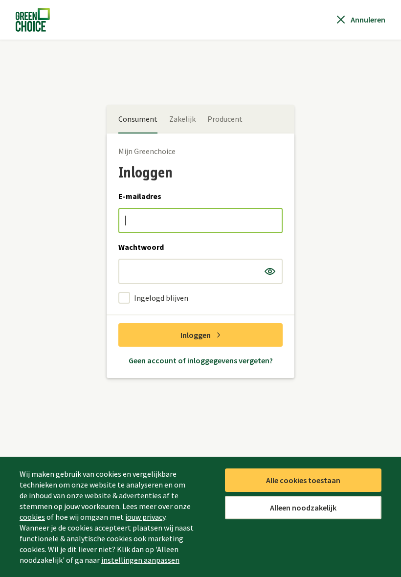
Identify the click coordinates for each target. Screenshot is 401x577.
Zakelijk (182, 119)
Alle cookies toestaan (303, 480)
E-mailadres (139, 196)
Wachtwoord (141, 247)
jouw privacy (145, 517)
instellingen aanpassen (140, 560)
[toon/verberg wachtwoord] (270, 271)
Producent (225, 119)
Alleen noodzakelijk (303, 507)
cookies (32, 517)
